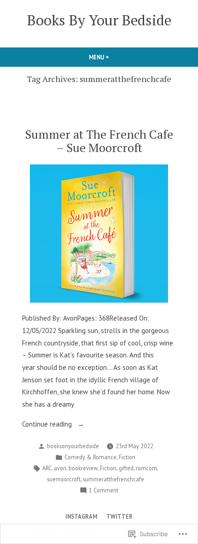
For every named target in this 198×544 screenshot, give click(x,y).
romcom (146, 468)
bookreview (83, 468)
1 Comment (103, 490)
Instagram (81, 516)
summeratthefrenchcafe (113, 479)
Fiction (127, 457)
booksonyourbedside (73, 446)
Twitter (119, 516)
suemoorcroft (64, 479)
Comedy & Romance (90, 457)
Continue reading (48, 425)
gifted (126, 468)
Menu (114, 57)
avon (60, 468)
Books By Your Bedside (99, 20)
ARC (47, 468)
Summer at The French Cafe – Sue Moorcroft (99, 140)
